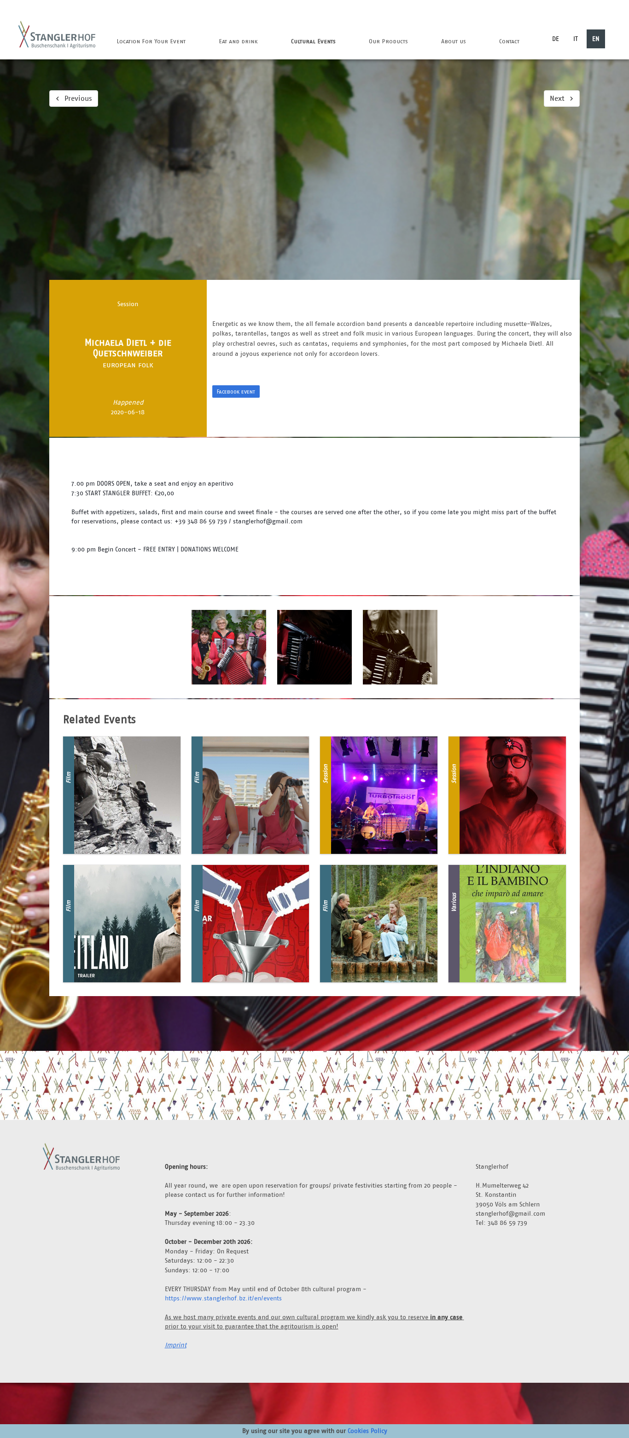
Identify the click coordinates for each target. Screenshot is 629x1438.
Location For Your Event (151, 41)
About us (453, 41)
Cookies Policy (367, 1430)
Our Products (388, 41)
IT (575, 38)
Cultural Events (313, 41)
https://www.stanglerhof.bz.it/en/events (223, 1298)
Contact (509, 41)
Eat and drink (238, 41)
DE (555, 38)
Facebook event (236, 391)
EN (596, 38)
